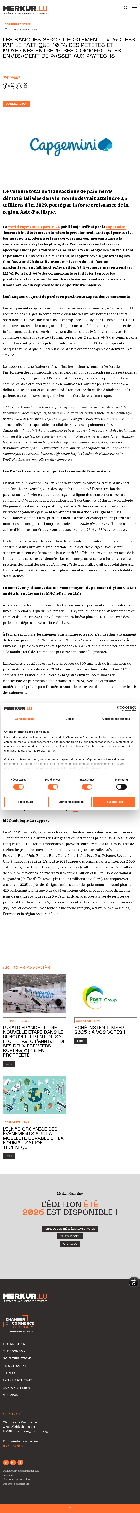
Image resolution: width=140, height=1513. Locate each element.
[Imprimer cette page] (25, 86)
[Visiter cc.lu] (18, 1323)
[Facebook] (20, 1462)
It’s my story (14, 1344)
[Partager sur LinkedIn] (12, 86)
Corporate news (17, 24)
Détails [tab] (70, 718)
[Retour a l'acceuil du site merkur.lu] (21, 7)
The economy (14, 1351)
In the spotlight (17, 1380)
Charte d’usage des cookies (16, 1479)
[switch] (53, 787)
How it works (14, 1366)
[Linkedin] (6, 1462)
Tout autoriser (114, 801)
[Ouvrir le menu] (134, 7)
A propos (10, 1395)
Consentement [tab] (24, 718)
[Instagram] (13, 1462)
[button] (125, 7)
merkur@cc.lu (13, 1446)
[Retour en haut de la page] (70, 1508)
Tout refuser (25, 801)
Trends (9, 1373)
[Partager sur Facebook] (6, 86)
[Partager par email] (19, 86)
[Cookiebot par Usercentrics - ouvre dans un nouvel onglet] (120, 708)
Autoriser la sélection (70, 801)
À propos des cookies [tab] (116, 718)
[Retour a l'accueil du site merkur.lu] (25, 1297)
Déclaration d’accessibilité (16, 1483)
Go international (18, 1358)
